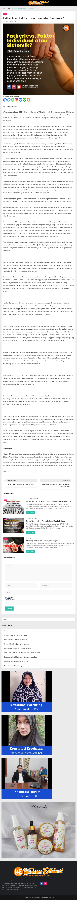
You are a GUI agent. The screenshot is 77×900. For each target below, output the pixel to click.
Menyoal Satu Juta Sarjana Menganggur (16, 644)
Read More (30, 512)
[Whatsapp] (12, 100)
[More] (28, 100)
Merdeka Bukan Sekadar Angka (13, 666)
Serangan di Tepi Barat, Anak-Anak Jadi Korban (18, 631)
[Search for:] (38, 619)
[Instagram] (16, 100)
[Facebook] (5, 100)
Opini (4, 14)
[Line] (24, 100)
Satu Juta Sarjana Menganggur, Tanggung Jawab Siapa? (21, 657)
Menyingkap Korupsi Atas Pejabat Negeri (42, 541)
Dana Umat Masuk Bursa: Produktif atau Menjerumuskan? (22, 653)
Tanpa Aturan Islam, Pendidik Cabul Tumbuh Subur (45, 521)
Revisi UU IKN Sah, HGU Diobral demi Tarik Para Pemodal (48, 501)
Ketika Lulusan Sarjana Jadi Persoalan (15, 635)
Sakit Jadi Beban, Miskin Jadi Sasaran (15, 639)
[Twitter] (9, 100)
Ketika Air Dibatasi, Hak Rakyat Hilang (16, 661)
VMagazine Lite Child (47, 897)
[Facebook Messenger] (20, 100)
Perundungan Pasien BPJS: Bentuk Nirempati (18, 648)
